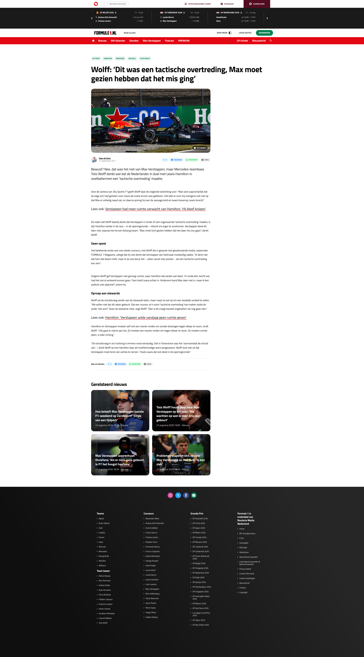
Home (242, 529)
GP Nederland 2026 (201, 573)
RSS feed (243, 547)
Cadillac (102, 532)
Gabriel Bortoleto (153, 556)
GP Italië (96, 58)
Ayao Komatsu (105, 590)
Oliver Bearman (152, 598)
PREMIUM (184, 41)
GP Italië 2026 (198, 577)
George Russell (152, 561)
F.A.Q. (241, 538)
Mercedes (120, 58)
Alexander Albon (152, 518)
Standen (133, 41)
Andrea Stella (104, 585)
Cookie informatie (246, 573)
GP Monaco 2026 (200, 542)
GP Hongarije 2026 (200, 568)
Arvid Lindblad (151, 528)
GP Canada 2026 (199, 537)
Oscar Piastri (151, 603)
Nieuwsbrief (259, 41)
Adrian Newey (104, 576)
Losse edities (245, 32)
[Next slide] (268, 18)
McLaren (102, 547)
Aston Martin (104, 523)
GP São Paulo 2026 (201, 608)
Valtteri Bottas (152, 617)
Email (206, 159)
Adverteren (244, 552)
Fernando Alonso (153, 547)
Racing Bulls (104, 556)
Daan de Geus (105, 158)
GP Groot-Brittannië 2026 (201, 557)
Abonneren (264, 32)
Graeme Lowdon (105, 604)
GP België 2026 (199, 563)
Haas (101, 542)
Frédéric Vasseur (106, 599)
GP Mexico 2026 (199, 603)
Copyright (243, 592)
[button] (257, 4)
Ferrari (101, 537)
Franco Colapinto (153, 551)
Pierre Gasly (151, 608)
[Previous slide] (92, 18)
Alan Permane (105, 580)
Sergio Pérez (151, 612)
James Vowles (104, 609)
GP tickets (242, 41)
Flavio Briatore (105, 595)
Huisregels (243, 543)
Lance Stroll (150, 570)
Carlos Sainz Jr (151, 532)
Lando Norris (151, 575)
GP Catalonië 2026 (200, 547)
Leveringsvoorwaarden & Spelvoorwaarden (249, 563)
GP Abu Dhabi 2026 (201, 625)
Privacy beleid (245, 569)
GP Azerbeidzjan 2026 (202, 587)
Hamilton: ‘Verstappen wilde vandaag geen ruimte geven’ (146, 317)
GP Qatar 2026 (199, 620)
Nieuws (102, 41)
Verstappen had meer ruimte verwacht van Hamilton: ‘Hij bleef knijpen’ (155, 209)
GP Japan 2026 (199, 528)
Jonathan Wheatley (107, 613)
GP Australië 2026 (200, 518)
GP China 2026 (199, 523)
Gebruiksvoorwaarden (248, 557)
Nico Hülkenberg (152, 594)
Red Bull (132, 58)
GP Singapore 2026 (201, 591)
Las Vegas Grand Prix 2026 (201, 614)
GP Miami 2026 (199, 532)
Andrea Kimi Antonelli (155, 523)
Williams (102, 565)
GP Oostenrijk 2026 (201, 551)
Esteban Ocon (151, 542)
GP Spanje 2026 (199, 582)
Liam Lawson (151, 584)
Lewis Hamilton (152, 579)
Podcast (169, 41)
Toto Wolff (145, 58)
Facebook (178, 159)
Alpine (101, 518)
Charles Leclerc (152, 537)
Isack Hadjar (151, 565)
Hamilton (108, 58)
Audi (101, 528)
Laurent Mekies (105, 618)
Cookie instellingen (247, 578)
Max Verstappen (152, 41)
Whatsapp (193, 159)
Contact (242, 588)
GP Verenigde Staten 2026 (201, 597)
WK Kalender (118, 41)
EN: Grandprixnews (247, 533)
